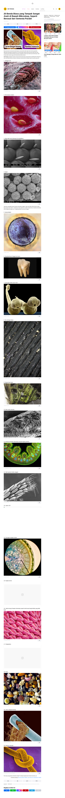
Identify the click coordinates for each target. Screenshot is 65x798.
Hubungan (45, 40)
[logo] (9, 9)
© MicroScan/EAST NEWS (7, 742)
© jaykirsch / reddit (6, 316)
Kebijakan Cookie (46, 16)
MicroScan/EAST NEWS (22, 777)
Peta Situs (57, 16)
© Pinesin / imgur (6, 279)
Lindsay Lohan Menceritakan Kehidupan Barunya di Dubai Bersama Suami (51, 37)
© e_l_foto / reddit (6, 502)
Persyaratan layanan (52, 16)
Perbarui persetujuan (47, 17)
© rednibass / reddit (6, 705)
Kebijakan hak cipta (57, 15)
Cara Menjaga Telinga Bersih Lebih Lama (52, 55)
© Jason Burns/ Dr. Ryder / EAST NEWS (9, 773)
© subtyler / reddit (6, 252)
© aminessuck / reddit (7, 438)
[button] (46, 34)
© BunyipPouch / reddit (7, 134)
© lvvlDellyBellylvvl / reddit (7, 468)
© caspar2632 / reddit (7, 640)
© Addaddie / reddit (6, 378)
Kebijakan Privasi (51, 15)
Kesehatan (46, 57)
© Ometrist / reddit (6, 405)
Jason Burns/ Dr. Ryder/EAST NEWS (34, 777)
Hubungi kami (46, 15)
